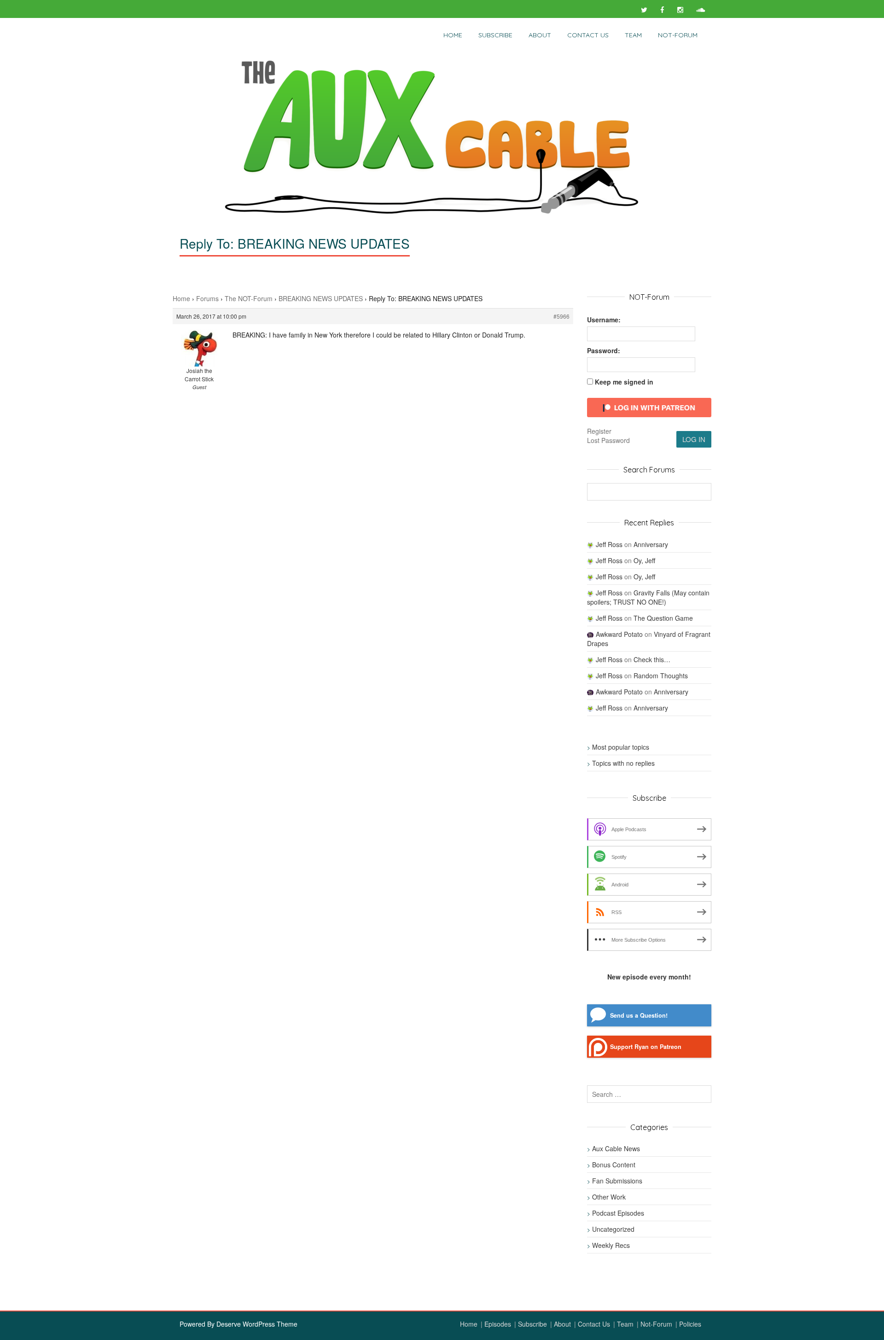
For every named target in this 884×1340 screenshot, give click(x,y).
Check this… (652, 659)
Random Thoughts (661, 675)
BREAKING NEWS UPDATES (321, 298)
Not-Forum (656, 1323)
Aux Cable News (616, 1148)
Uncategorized (613, 1229)
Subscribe (495, 35)
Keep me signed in (624, 381)
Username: (604, 319)
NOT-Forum (678, 35)
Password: (603, 350)
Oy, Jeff (644, 560)
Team (633, 35)
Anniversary (651, 544)
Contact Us (588, 35)
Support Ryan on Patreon (645, 1047)
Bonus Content (613, 1164)
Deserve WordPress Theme (256, 1323)
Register (599, 431)
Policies (690, 1323)
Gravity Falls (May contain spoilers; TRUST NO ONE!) (648, 597)
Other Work (609, 1196)
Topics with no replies (623, 763)
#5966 (561, 316)
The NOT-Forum (249, 298)
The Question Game (663, 618)
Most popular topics (620, 747)
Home (452, 35)
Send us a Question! (639, 1015)
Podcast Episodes (618, 1213)
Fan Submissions (617, 1180)
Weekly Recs (611, 1245)
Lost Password (608, 440)
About (540, 35)
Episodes (497, 1323)
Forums (207, 298)
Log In (693, 439)
